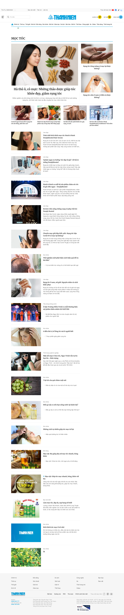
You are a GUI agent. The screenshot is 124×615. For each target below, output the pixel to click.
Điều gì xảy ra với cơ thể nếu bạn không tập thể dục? (62, 410)
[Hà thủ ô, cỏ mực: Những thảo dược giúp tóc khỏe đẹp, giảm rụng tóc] (44, 65)
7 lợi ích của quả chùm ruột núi (54, 380)
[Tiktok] (119, 10)
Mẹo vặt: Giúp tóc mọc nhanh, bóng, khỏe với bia (61, 477)
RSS (64, 594)
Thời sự (22, 24)
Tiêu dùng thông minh (50, 304)
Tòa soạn (70, 594)
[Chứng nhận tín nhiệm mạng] (83, 608)
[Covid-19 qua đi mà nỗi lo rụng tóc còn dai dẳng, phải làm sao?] (22, 113)
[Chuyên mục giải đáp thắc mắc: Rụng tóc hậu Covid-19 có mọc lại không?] (26, 239)
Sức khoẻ (36, 581)
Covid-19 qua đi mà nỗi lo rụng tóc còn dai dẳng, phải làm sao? (21, 122)
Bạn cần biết (31, 10)
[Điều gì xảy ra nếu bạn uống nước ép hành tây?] (26, 410)
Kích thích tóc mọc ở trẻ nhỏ (53, 527)
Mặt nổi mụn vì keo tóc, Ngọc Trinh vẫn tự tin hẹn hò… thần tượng (60, 357)
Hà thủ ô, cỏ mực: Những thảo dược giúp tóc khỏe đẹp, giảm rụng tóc (44, 91)
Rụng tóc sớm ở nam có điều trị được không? (97, 96)
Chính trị (16, 24)
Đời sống (39, 24)
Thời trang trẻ (108, 24)
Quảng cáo (57, 594)
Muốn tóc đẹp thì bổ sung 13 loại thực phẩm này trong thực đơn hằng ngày (48, 122)
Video (94, 24)
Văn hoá (57, 581)
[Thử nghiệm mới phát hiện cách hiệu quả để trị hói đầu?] (26, 263)
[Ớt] (26, 557)
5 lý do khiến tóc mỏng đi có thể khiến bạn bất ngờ (62, 265)
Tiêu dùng (100, 24)
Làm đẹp (45, 132)
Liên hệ (45, 10)
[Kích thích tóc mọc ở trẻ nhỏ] (26, 532)
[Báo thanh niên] (62, 17)
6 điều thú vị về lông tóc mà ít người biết (58, 331)
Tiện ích (39, 10)
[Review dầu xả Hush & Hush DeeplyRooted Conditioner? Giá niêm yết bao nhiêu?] (101, 113)
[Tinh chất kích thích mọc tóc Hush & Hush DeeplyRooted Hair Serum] (26, 141)
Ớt (44, 552)
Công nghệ (85, 24)
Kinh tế (33, 24)
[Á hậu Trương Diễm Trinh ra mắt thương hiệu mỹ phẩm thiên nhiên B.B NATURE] (26, 312)
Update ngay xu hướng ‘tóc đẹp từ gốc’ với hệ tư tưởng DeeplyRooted (61, 161)
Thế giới (27, 24)
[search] (18, 17)
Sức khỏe (45, 24)
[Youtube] (113, 10)
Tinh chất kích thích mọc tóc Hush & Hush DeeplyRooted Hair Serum (59, 136)
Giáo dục (57, 24)
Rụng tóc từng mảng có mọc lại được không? (97, 67)
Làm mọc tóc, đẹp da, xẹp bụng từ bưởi (57, 503)
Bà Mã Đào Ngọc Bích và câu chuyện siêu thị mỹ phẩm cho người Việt (61, 315)
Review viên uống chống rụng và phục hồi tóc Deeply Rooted (60, 210)
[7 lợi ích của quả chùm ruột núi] (26, 386)
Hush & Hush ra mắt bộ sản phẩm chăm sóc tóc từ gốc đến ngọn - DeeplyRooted (60, 185)
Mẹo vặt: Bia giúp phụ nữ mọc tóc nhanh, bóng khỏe (60, 455)
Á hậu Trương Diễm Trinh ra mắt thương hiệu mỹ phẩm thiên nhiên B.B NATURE (60, 308)
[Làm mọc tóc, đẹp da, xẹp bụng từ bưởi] (26, 508)
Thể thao (79, 24)
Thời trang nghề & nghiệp (51, 353)
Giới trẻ (51, 24)
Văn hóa (67, 24)
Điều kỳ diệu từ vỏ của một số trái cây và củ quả (61, 385)
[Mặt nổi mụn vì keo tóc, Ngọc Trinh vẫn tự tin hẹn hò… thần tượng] (26, 361)
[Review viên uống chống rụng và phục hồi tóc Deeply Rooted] (26, 214)
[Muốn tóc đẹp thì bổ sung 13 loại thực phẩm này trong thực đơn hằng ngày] (49, 113)
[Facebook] (116, 10)
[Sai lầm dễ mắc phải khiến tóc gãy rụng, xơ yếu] (75, 113)
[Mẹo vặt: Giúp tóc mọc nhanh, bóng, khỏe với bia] (26, 484)
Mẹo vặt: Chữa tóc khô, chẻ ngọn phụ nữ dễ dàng (61, 461)
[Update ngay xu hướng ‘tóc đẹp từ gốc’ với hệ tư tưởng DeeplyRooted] (26, 165)
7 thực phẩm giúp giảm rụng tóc (56, 336)
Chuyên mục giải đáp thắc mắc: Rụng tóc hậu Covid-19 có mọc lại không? (60, 234)
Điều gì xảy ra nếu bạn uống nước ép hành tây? (60, 405)
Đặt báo (49, 594)
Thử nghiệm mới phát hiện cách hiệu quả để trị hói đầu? (60, 259)
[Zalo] (121, 10)
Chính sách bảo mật (81, 594)
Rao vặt (100, 581)
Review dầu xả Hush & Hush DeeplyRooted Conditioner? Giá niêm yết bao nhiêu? (101, 123)
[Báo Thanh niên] (18, 594)
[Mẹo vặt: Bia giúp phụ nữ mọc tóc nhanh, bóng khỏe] (26, 459)
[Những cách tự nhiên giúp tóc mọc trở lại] (26, 435)
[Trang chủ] (12, 24)
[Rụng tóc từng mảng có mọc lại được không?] (97, 54)
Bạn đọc (101, 578)
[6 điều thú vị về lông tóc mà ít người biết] (26, 337)
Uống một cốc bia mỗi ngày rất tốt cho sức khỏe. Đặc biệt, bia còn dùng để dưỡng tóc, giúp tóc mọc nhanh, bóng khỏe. (60, 483)
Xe (90, 24)
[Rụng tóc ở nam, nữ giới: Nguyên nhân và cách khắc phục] (26, 288)
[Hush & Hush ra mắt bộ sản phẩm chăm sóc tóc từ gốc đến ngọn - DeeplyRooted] (26, 190)
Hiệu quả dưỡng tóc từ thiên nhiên (57, 434)
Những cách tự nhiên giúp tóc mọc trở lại (58, 429)
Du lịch (62, 24)
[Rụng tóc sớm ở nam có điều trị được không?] (97, 82)
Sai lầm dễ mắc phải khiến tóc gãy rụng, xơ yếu (73, 122)
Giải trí (73, 24)
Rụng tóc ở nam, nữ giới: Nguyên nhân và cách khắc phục (60, 283)
